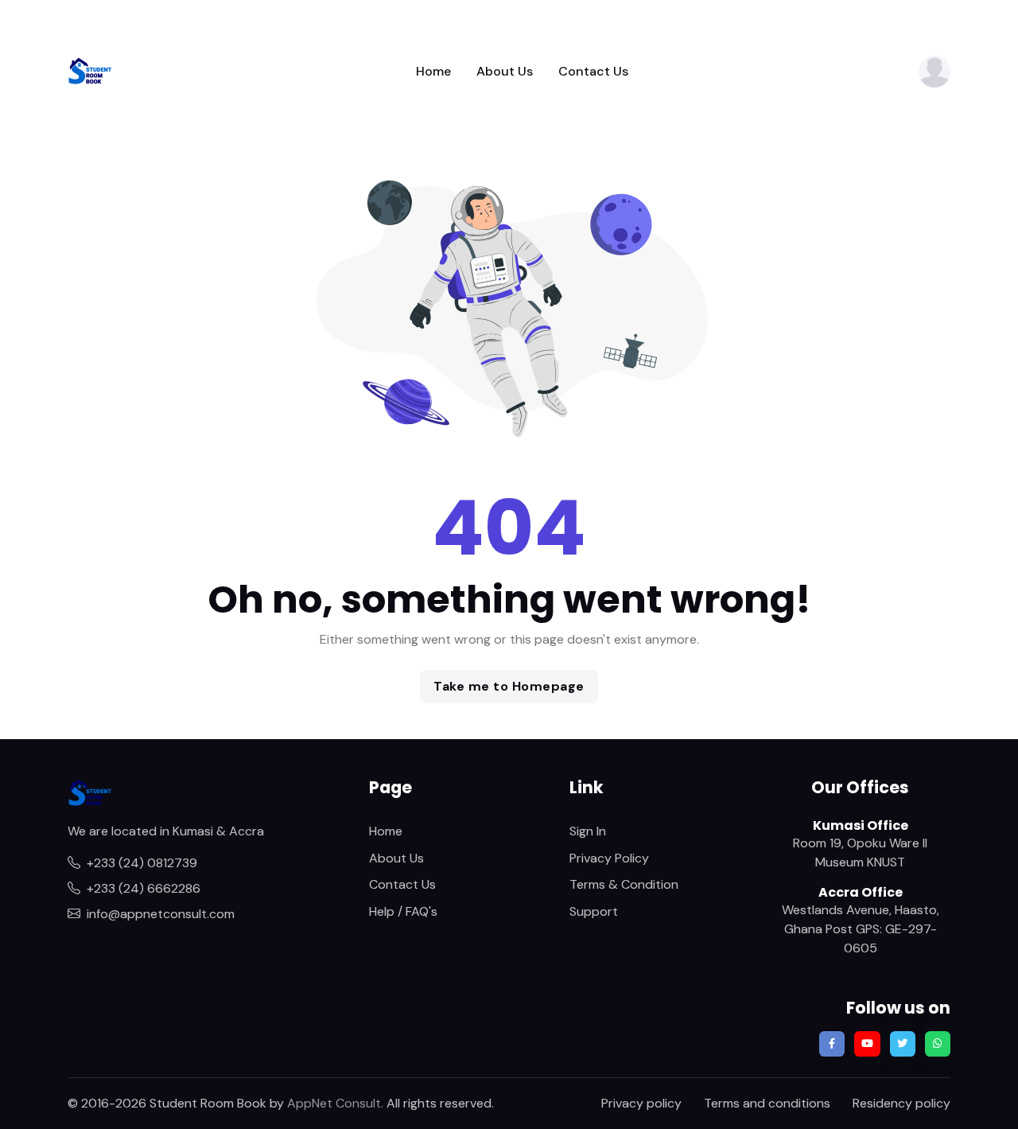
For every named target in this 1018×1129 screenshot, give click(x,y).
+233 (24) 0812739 (142, 863)
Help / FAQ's (403, 911)
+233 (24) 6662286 (143, 888)
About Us (504, 71)
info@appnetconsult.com (161, 913)
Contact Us (593, 71)
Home (433, 71)
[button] (934, 72)
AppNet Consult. (335, 1103)
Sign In (587, 831)
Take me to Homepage (509, 686)
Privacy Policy (609, 858)
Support (593, 911)
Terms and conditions (767, 1103)
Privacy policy (641, 1103)
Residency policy (901, 1103)
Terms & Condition (623, 884)
